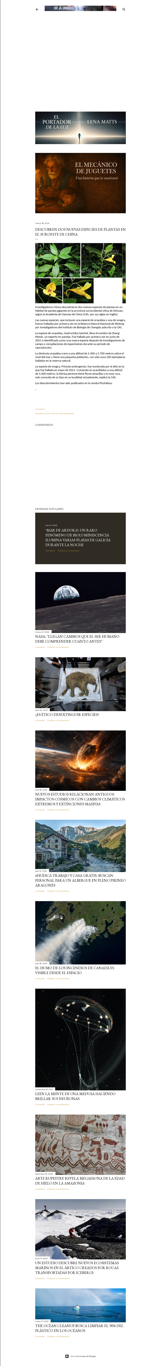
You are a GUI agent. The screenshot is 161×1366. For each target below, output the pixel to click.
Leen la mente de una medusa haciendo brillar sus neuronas (75, 1096)
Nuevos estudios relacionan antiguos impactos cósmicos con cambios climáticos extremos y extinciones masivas (80, 799)
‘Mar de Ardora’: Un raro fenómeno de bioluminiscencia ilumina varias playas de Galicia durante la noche (78, 537)
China (47, 413)
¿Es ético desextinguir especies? (67, 714)
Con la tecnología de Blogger (83, 1356)
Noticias (54, 413)
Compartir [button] (40, 409)
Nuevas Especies (66, 413)
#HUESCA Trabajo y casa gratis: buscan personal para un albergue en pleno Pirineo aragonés (80, 880)
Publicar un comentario (68, 550)
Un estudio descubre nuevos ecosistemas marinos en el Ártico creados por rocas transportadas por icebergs (77, 1267)
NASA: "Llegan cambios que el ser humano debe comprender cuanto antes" (77, 639)
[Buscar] (124, 9)
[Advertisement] (80, 34)
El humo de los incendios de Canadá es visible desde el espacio (74, 970)
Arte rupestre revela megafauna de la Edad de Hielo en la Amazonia (80, 1181)
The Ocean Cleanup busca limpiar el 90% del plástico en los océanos (79, 1328)
